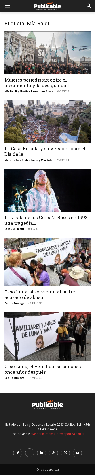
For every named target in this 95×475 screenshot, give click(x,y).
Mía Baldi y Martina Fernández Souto (28, 91)
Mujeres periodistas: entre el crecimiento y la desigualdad (36, 82)
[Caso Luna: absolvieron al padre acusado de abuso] (47, 262)
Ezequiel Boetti (14, 228)
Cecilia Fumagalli (15, 303)
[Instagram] (29, 452)
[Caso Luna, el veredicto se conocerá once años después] (47, 336)
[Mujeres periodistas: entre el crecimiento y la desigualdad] (47, 52)
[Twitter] (65, 453)
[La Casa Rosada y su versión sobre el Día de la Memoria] (47, 121)
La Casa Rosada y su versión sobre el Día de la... (44, 151)
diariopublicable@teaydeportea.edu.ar (57, 434)
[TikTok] (53, 453)
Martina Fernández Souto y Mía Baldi (28, 160)
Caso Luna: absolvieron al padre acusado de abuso (39, 294)
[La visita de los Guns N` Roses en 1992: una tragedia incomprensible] (47, 190)
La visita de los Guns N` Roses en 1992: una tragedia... (46, 220)
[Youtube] (77, 453)
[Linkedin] (41, 453)
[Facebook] (17, 453)
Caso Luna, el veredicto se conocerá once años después (43, 369)
